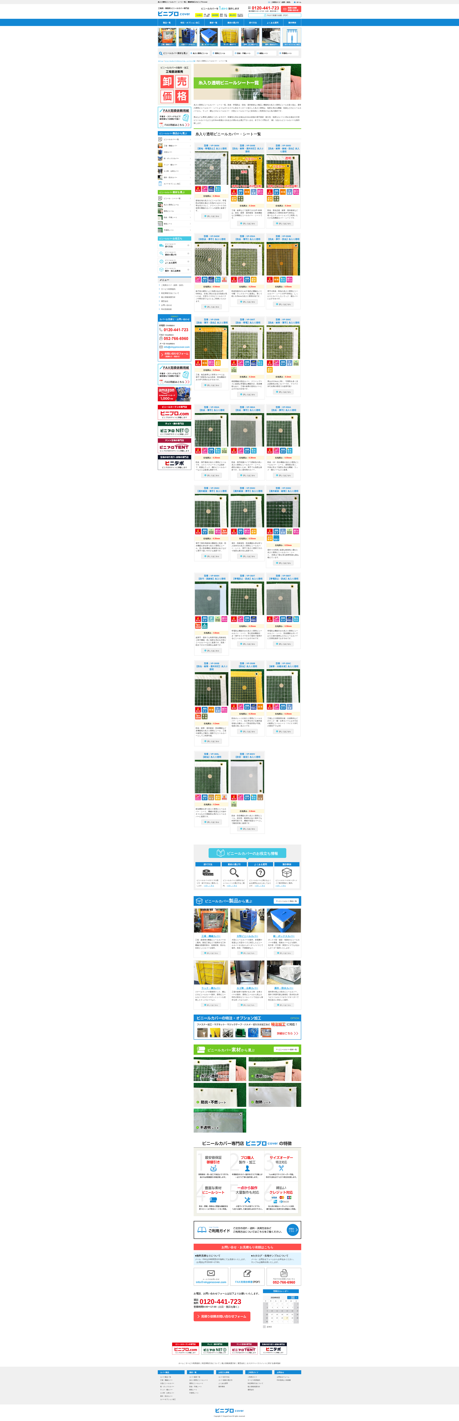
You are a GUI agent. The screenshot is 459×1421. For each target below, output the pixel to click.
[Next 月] (296, 1297)
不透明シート (287, 53)
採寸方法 (253, 23)
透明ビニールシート (196, 1383)
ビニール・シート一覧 (172, 198)
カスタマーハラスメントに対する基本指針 (264, 1363)
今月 (293, 1297)
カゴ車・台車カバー (247, 988)
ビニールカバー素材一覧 (287, 1049)
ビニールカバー (170, 245)
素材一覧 (213, 23)
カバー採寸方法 (224, 1377)
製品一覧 (167, 23)
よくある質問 (272, 23)
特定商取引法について (170, 293)
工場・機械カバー (211, 936)
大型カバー (168, 152)
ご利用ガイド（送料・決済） (281, 2)
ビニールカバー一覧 (171, 139)
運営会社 (164, 301)
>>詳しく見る (209, 886)
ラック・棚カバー (211, 988)
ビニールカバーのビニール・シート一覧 (180, 61)
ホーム (299, 2)
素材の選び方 (233, 23)
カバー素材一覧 (194, 1377)
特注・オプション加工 (190, 23)
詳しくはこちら (213, 216)
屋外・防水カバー (283, 988)
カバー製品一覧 (165, 1377)
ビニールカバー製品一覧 (287, 901)
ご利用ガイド (252, 1377)
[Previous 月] (289, 1297)
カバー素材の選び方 (225, 1380)
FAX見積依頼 (166, 309)
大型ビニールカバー (247, 936)
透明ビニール (220, 53)
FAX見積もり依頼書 (284, 1380)
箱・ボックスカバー (284, 936)
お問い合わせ (166, 305)
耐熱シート (264, 53)
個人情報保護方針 (168, 297)
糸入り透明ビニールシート (198, 1380)
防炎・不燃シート (244, 53)
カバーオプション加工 (172, 184)
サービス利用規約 (168, 289)
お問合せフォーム (283, 1377)
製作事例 (292, 23)
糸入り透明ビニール (200, 53)
